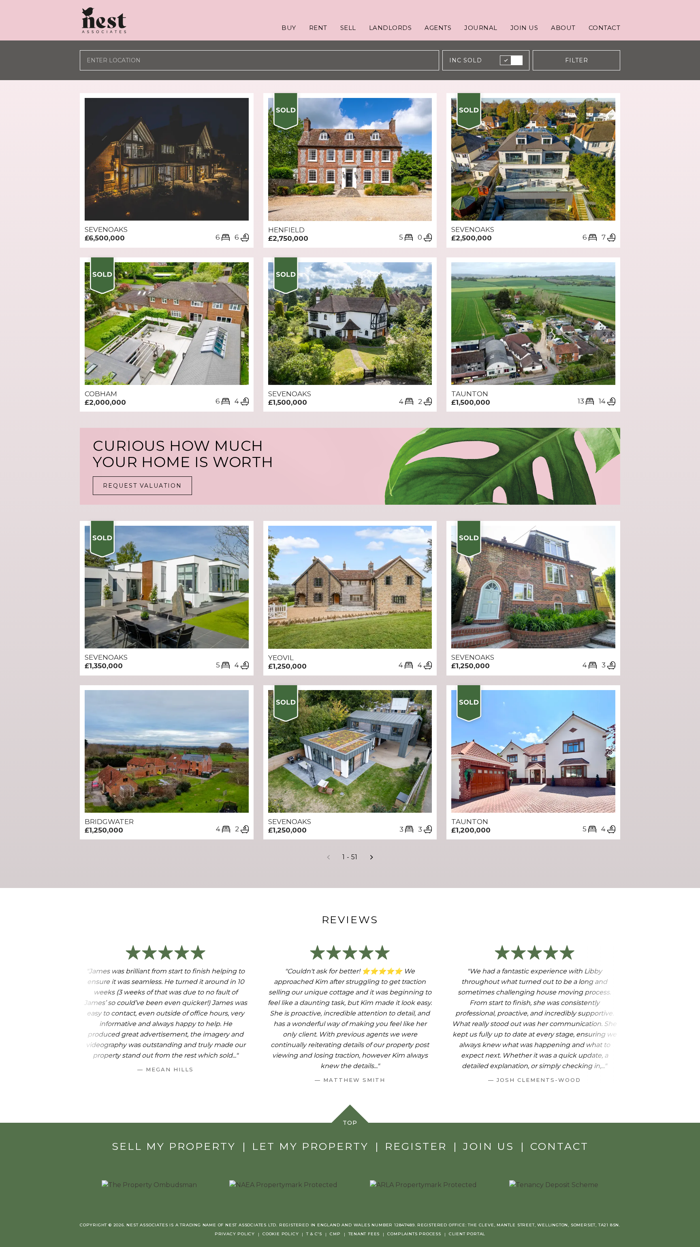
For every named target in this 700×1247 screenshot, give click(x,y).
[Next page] (371, 857)
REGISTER (416, 1146)
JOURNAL (480, 28)
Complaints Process (414, 1233)
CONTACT (605, 28)
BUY (289, 28)
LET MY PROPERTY (310, 1146)
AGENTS (438, 28)
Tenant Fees (364, 1233)
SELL (348, 28)
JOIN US (524, 28)
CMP (335, 1233)
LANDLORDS (390, 28)
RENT (318, 28)
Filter (576, 60)
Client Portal (467, 1233)
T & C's (314, 1233)
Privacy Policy (235, 1233)
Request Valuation (142, 485)
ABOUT (563, 28)
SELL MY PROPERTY (174, 1146)
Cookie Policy (280, 1233)
